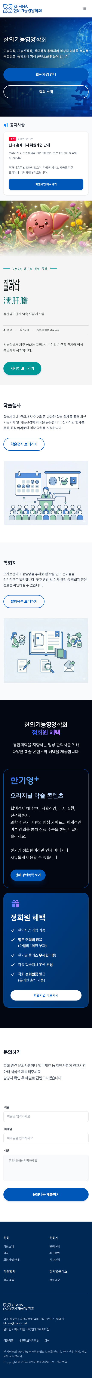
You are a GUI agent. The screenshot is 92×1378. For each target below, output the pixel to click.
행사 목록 (8, 1280)
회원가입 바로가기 (46, 184)
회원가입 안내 (46, 74)
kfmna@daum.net (15, 1323)
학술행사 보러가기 (24, 444)
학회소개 (8, 1246)
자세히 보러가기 (22, 368)
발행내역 (54, 1246)
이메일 (8, 1129)
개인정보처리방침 (29, 1340)
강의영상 (54, 1280)
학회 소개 (46, 91)
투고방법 (54, 1253)
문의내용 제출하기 (46, 1194)
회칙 (6, 1253)
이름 (6, 1107)
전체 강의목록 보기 (28, 875)
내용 (6, 1150)
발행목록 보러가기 (24, 601)
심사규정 (54, 1259)
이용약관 (8, 1340)
